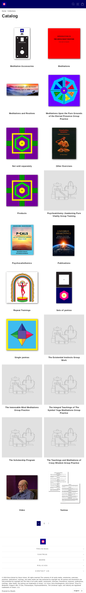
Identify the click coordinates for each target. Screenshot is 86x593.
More (42, 560)
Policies (42, 565)
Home (4, 11)
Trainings (42, 549)
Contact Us (42, 571)
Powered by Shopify (8, 591)
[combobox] (78, 591)
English (76, 591)
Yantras (42, 554)
